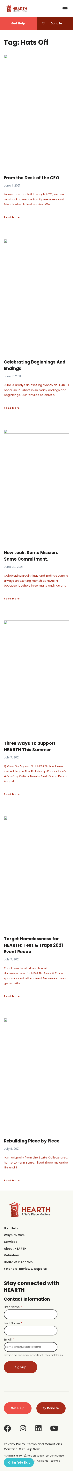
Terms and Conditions (44, 1444)
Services (11, 1242)
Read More (12, 217)
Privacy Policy (14, 1444)
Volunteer (11, 1255)
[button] (65, 8)
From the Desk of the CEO (31, 178)
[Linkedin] (38, 1428)
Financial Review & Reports (25, 1269)
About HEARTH (15, 1249)
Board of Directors (18, 1262)
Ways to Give (14, 1235)
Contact (10, 1449)
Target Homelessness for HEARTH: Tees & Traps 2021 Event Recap (33, 945)
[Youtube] (54, 1428)
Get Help (11, 1228)
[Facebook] (7, 1428)
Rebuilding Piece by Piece (31, 1141)
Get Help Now (29, 1449)
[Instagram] (22, 1428)
